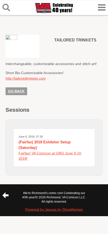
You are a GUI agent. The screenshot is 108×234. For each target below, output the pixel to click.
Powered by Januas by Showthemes (54, 209)
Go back (16, 91)
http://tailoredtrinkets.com (26, 78)
